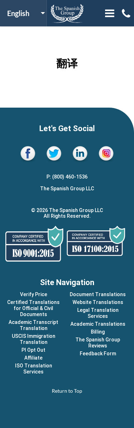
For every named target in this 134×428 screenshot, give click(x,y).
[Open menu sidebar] (109, 13)
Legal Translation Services (98, 313)
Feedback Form (98, 353)
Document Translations (98, 294)
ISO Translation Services (33, 369)
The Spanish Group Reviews (97, 343)
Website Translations (98, 302)
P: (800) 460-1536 (67, 177)
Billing (98, 332)
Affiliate (33, 358)
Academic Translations (97, 324)
